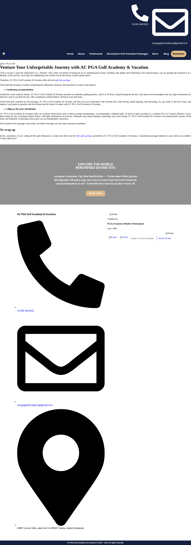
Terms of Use (164, 238)
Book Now (178, 53)
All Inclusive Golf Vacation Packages (127, 53)
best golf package (84, 136)
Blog (166, 53)
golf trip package (62, 80)
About (81, 53)
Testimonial (95, 53)
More (155, 53)
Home (70, 53)
